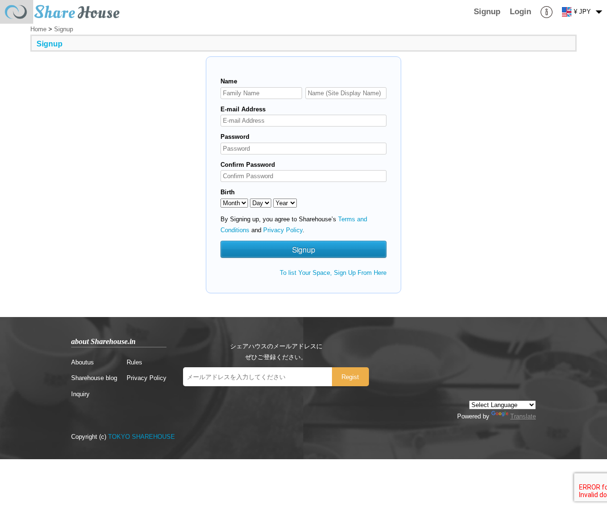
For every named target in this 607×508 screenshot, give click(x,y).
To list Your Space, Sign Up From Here (333, 272)
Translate (523, 416)
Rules (134, 362)
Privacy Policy (283, 230)
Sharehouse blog (94, 377)
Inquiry (80, 394)
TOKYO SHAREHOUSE (141, 436)
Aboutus (82, 362)
